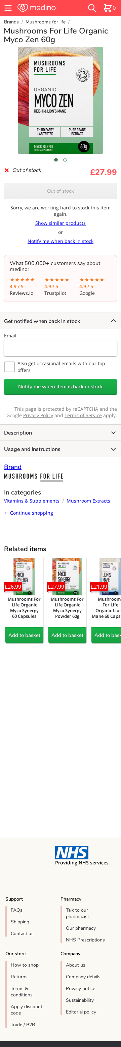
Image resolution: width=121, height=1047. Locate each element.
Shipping (20, 922)
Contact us (22, 933)
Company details (83, 977)
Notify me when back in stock (60, 241)
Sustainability (80, 1000)
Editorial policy (81, 1012)
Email (10, 335)
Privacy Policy (38, 415)
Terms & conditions (22, 991)
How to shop (25, 965)
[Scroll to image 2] (65, 160)
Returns (19, 977)
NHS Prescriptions (85, 940)
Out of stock (60, 191)
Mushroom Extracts (88, 501)
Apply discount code (26, 1009)
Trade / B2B (23, 1025)
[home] (44, 8)
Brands (11, 22)
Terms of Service (83, 415)
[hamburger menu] (8, 8)
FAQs (17, 910)
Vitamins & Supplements (31, 501)
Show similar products (60, 223)
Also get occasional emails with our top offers (61, 366)
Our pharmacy (81, 928)
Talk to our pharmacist (77, 913)
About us (75, 965)
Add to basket (24, 635)
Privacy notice (80, 988)
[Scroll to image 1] (56, 160)
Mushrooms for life (46, 22)
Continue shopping (31, 513)
